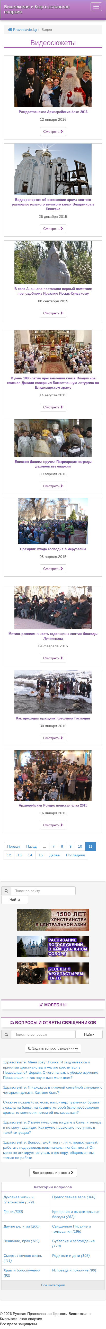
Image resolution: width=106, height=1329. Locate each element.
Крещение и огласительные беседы (75, 1214)
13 (19, 855)
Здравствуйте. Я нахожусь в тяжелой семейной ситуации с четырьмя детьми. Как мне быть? (52, 1089)
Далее (54, 855)
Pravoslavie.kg (24, 29)
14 (30, 855)
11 (90, 846)
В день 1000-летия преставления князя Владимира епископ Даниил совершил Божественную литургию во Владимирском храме (53, 382)
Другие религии (22, 1226)
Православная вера (73, 1197)
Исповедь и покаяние (74, 1270)
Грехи (13, 1212)
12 (9, 855)
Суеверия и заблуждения (73, 1243)
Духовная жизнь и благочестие (19, 1199)
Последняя (75, 855)
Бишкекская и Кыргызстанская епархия (36, 9)
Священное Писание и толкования (71, 1228)
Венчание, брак (22, 1241)
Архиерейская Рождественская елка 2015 (53, 805)
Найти (15, 899)
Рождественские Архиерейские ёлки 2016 (53, 112)
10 (80, 846)
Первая (13, 846)
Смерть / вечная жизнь (23, 1258)
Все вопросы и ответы (52, 1173)
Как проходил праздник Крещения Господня (53, 718)
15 (41, 855)
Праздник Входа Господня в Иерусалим (53, 549)
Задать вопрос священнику (54, 1048)
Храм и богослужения (22, 1272)
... (44, 846)
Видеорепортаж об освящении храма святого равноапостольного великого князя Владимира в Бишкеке (53, 204)
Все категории (53, 1285)
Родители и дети (71, 1255)
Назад (31, 846)
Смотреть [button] (51, 131)
